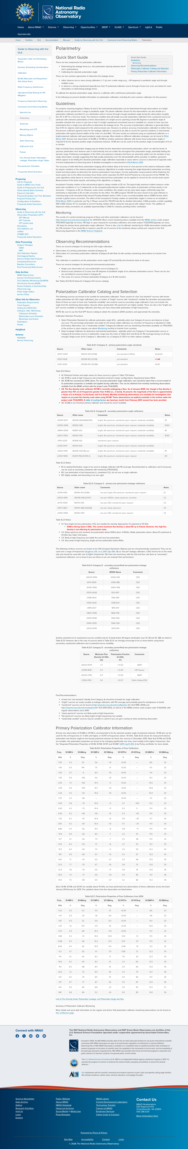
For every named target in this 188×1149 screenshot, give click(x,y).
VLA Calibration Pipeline (27, 253)
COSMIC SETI (22, 234)
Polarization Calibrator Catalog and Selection (150, 68)
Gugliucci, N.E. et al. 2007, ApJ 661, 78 (102, 551)
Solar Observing (27, 140)
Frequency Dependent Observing (32, 101)
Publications (22, 321)
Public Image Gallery (25, 291)
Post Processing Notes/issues (30, 267)
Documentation (51, 40)
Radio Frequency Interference (30, 87)
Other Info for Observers (28, 299)
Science (52, 27)
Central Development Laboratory (111, 1102)
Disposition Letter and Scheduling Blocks (32, 60)
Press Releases (63, 1114)
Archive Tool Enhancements (29, 277)
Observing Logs (24, 288)
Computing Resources (26, 261)
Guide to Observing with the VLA (89, 40)
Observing (68, 27)
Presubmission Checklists (28, 166)
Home (21, 27)
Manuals (66, 40)
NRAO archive (151, 219)
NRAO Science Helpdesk (91, 230)
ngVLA (148, 27)
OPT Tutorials (24, 220)
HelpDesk (20, 329)
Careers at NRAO (104, 1108)
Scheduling (22, 226)
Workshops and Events (28, 319)
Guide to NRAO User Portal (28, 184)
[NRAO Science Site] (50, 12)
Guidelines (135, 60)
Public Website (63, 1098)
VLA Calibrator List (25, 228)
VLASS (118, 27)
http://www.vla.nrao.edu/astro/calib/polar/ (110, 705)
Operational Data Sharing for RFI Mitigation (31, 94)
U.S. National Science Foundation (98, 1059)
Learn (18, 1114)
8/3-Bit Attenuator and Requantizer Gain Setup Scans (32, 80)
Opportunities (88, 27)
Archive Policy (23, 294)
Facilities (29, 40)
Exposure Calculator (25, 193)
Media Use (76, 1111)
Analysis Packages (25, 245)
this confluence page (65, 1012)
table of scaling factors (96, 400)
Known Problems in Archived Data (31, 286)
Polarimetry (24, 118)
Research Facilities (25, 1108)
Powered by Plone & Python (94, 1132)
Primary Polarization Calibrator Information (149, 71)
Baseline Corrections (26, 264)
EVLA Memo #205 (135, 162)
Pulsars (23, 152)
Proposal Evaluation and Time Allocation (34, 195)
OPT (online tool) (26, 223)
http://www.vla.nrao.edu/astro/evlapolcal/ (73, 219)
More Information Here (147, 1116)
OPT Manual (24, 217)
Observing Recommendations (143, 65)
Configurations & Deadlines (28, 201)
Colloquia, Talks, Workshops (29, 310)
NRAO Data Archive (25, 275)
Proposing (21, 179)
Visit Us (19, 1111)
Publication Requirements (28, 302)
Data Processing (24, 242)
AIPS (21, 250)
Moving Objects (26, 135)
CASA (21, 247)
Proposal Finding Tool (26, 198)
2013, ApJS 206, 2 (128, 744)
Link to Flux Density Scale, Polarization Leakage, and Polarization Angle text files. (90, 999)
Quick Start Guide (138, 57)
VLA (39, 40)
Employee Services (105, 1111)
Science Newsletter (25, 1098)
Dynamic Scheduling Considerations (33, 67)
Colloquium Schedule (28, 313)
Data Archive (22, 272)
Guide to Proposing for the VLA (30, 187)
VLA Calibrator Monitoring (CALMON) (32, 280)
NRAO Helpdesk (63, 1105)
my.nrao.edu (24, 34)
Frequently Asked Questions (30, 171)
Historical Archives (65, 1108)
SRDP (105, 27)
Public (159, 27)
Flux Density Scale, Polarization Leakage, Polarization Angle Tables (34, 159)
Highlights (21, 337)
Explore (19, 1117)
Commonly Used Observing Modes (122, 40)
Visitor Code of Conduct (107, 1114)
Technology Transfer (105, 1105)
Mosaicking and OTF (28, 129)
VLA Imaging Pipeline (26, 256)
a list (119, 225)
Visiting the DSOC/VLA (26, 308)
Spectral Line (25, 112)
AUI (83, 1072)
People (20, 324)
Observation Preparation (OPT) (30, 214)
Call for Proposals (24, 182)
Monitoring (137, 63)
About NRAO (34, 27)
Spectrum (133, 27)
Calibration (22, 73)
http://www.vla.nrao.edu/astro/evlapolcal (78, 707)
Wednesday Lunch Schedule (31, 316)
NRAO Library (102, 1098)
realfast (20, 231)
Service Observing (25, 340)
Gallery (19, 1105)
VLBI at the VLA (26, 146)
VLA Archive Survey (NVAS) (28, 283)
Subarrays (24, 123)
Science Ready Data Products (29, 258)
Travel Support (23, 305)
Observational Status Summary (30, 190)
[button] (44, 27)
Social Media (62, 1111)
